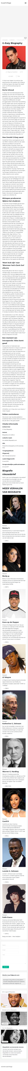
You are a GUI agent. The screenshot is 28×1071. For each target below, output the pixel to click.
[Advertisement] (14, 20)
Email (3, 950)
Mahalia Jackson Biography (9, 1010)
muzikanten (12, 39)
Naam (4, 945)
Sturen (6, 967)
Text (3, 954)
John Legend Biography (8, 992)
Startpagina (5, 39)
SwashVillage (6, 3)
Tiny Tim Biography (7, 1028)
